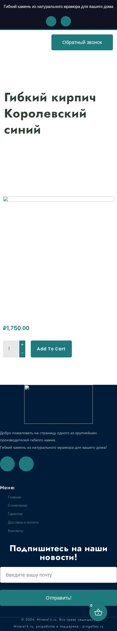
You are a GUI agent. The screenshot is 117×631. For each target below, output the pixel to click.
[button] (17, 42)
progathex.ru (92, 626)
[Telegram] (26, 463)
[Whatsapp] (51, 21)
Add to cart (51, 349)
